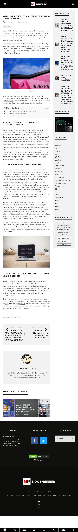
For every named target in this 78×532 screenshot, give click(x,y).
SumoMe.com (7, 137)
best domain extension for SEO (26, 187)
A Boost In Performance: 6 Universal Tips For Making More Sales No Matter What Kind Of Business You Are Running (15, 336)
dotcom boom (8, 100)
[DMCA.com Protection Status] (39, 458)
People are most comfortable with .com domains (22, 116)
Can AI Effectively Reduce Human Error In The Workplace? (39, 334)
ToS (50, 492)
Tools (57, 206)
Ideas (56, 154)
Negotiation (59, 171)
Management (59, 166)
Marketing (58, 169)
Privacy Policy (36, 492)
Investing (58, 160)
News (57, 174)
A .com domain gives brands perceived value (21, 111)
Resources (58, 192)
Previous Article (18, 328)
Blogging (58, 145)
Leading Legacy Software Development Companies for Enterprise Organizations (68, 25)
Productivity (59, 186)
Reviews (57, 195)
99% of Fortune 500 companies (13, 130)
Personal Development (62, 180)
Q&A (56, 189)
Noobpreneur (37, 373)
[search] (72, 439)
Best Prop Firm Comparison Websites (67, 78)
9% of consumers (20, 291)
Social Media (59, 198)
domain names (8, 317)
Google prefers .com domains (16, 113)
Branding (58, 148)
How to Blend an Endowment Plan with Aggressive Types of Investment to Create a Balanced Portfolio (67, 94)
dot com (17, 317)
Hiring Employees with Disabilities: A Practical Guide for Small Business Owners (67, 43)
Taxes (57, 200)
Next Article (36, 328)
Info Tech (7, 26)
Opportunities (59, 177)
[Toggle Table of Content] (45, 108)
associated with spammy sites (15, 303)
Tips (56, 203)
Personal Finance (60, 183)
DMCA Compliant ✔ (39, 460)
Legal (57, 163)
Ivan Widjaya (10, 22)
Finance (57, 151)
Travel (57, 209)
